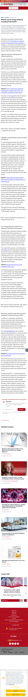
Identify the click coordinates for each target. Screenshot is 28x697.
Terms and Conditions (14, 617)
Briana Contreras (7, 453)
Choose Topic (12, 8)
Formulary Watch (5, 420)
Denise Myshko (6, 536)
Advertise (14, 612)
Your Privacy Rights (14, 621)
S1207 (12, 96)
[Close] (25, 672)
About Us (14, 610)
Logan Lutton (6, 509)
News (16, 652)
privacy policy (4, 413)
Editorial (14, 613)
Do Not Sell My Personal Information (14, 620)
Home (5, 652)
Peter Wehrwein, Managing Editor (10, 481)
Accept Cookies (15, 694)
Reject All (16, 690)
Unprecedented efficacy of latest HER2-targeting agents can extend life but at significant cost (13, 179)
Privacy (14, 618)
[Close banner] (26, 2)
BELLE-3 (7, 250)
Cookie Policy (11, 684)
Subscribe (21, 409)
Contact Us (14, 615)
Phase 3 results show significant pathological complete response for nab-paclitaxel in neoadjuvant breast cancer (12, 90)
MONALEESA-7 (11, 331)
